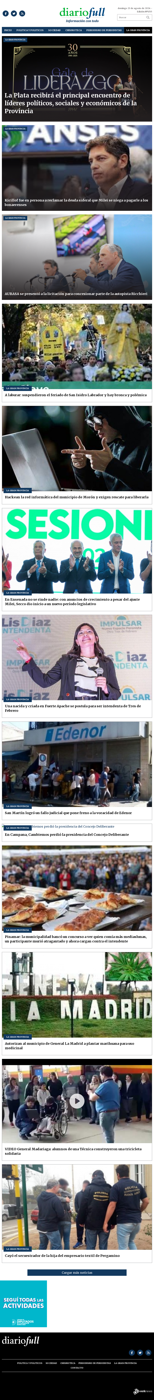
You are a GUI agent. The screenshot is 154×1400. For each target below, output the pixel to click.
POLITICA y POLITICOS (30, 30)
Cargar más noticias (77, 1272)
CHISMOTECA (73, 30)
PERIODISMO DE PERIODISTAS (104, 30)
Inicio (8, 30)
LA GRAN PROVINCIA (138, 30)
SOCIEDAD (54, 30)
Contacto (77, 1368)
